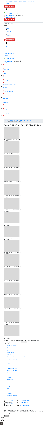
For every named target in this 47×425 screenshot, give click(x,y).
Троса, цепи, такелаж (12, 395)
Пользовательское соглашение (14, 359)
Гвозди (8, 366)
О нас (6, 1)
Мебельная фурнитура (12, 381)
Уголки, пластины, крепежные (14, 375)
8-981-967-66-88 (9, 403)
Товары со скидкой (11, 345)
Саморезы (9, 372)
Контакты (7, 3)
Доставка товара (13, 1)
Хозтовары (9, 393)
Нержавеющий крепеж (12, 370)
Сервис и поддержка (32, 1)
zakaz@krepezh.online (10, 17)
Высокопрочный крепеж (12, 397)
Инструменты (10, 379)
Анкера (8, 363)
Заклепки (9, 386)
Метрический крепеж (12, 368)
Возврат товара (22, 1)
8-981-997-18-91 (9, 400)
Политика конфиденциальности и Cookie (16, 356)
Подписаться (24, 342)
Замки (8, 384)
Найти (5, 25)
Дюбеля (8, 388)
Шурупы (9, 377)
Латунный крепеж (11, 391)
